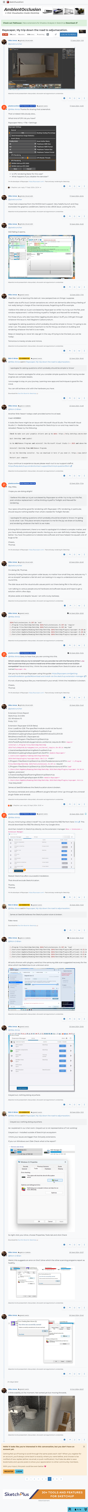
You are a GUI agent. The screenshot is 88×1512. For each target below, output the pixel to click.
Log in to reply (68, 34)
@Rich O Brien (24, 406)
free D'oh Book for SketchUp (27, 393)
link (76, 822)
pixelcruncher (13, 106)
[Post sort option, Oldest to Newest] (55, 34)
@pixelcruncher (26, 40)
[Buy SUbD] (44, 1494)
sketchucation (16, 2)
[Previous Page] (27, 1479)
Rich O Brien (13, 358)
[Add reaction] (64, 98)
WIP (6, 34)
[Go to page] (38, 1479)
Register (8, 1471)
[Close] (84, 1447)
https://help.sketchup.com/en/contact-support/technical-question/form (39, 466)
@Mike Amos (43, 106)
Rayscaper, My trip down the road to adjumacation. (48, 362)
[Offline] (5, 42)
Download (70, 23)
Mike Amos (12, 40)
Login (19, 1471)
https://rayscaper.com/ (36, 181)
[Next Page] (61, 1479)
